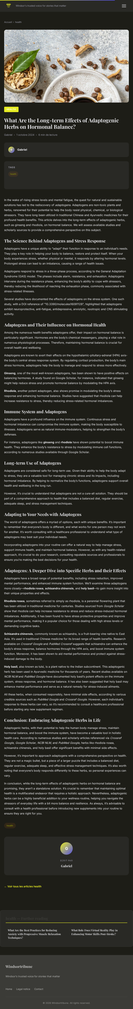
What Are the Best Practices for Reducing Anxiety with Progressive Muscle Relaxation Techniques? (34, 933)
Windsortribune (19, 966)
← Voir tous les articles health (22, 886)
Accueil (8, 22)
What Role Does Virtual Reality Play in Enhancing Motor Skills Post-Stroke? (94, 932)
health (18, 22)
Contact (38, 988)
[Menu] (124, 6)
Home (9, 988)
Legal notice (23, 988)
